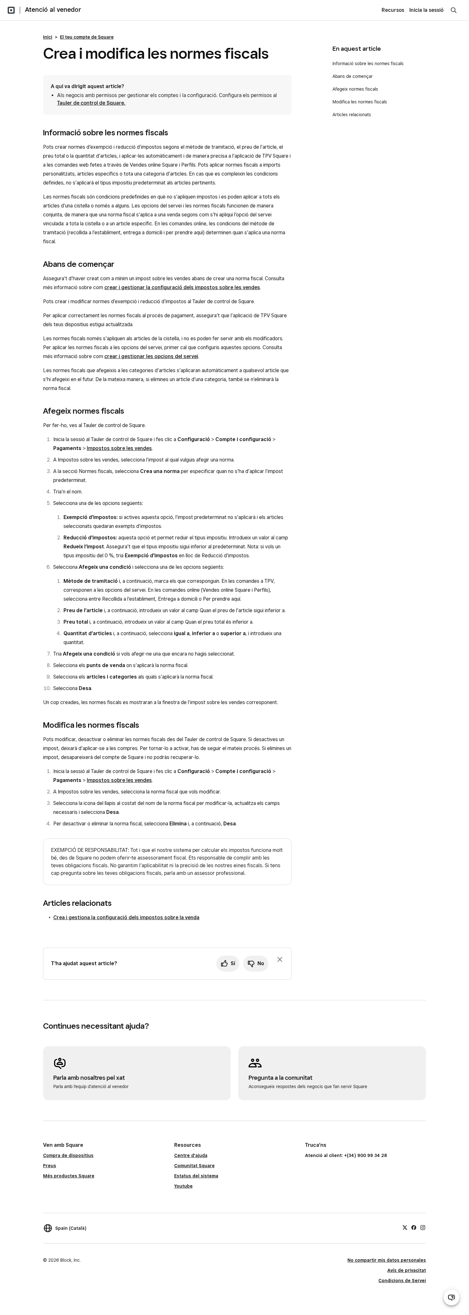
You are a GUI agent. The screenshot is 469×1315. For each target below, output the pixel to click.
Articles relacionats (351, 114)
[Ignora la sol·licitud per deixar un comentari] (280, 959)
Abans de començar (352, 76)
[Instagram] (423, 1227)
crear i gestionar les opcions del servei (151, 356)
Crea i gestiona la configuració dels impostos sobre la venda (126, 917)
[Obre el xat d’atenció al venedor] (451, 1297)
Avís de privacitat (406, 1270)
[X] (405, 1227)
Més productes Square (68, 1175)
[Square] (11, 10)
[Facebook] (414, 1227)
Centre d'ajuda (190, 1155)
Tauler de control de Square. (91, 103)
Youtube (183, 1186)
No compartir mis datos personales (386, 1260)
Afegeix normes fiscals (355, 89)
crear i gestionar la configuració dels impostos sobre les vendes (182, 287)
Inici (47, 37)
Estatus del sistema (196, 1175)
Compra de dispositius (68, 1155)
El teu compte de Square (87, 37)
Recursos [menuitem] (393, 10)
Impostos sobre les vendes (119, 448)
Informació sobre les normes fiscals (368, 63)
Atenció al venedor (53, 9)
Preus (49, 1165)
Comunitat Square (194, 1165)
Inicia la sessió (426, 10)
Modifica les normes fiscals (359, 101)
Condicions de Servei (402, 1280)
